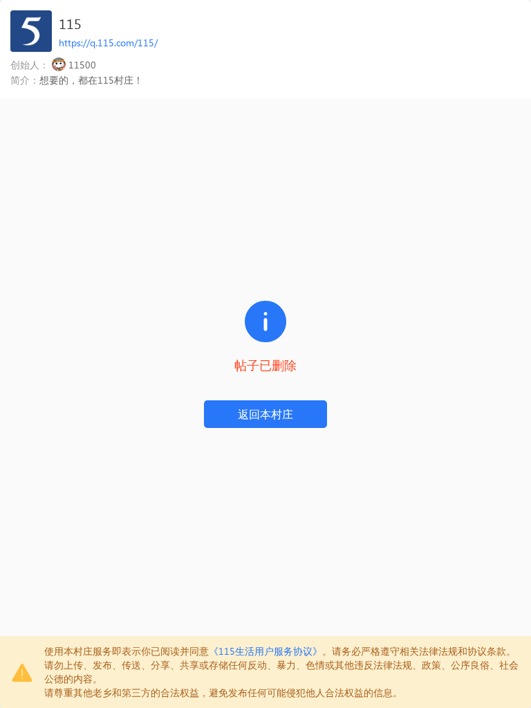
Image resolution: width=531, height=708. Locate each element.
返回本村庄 (265, 414)
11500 (82, 64)
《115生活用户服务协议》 (265, 651)
